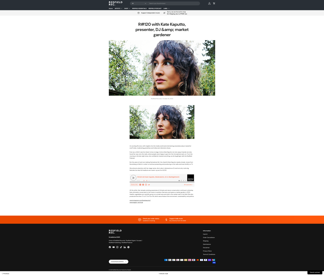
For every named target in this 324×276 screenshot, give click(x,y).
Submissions (207, 244)
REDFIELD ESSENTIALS (139, 8)
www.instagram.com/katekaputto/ (140, 200)
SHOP (126, 8)
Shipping (205, 241)
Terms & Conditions (209, 254)
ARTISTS (117, 8)
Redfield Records (117, 270)
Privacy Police (207, 251)
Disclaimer (206, 248)
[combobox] (165, 3)
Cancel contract (315, 272)
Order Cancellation (209, 237)
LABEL (166, 8)
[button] (214, 3)
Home (111, 8)
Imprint (205, 234)
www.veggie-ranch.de (136, 202)
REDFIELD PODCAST (155, 8)
